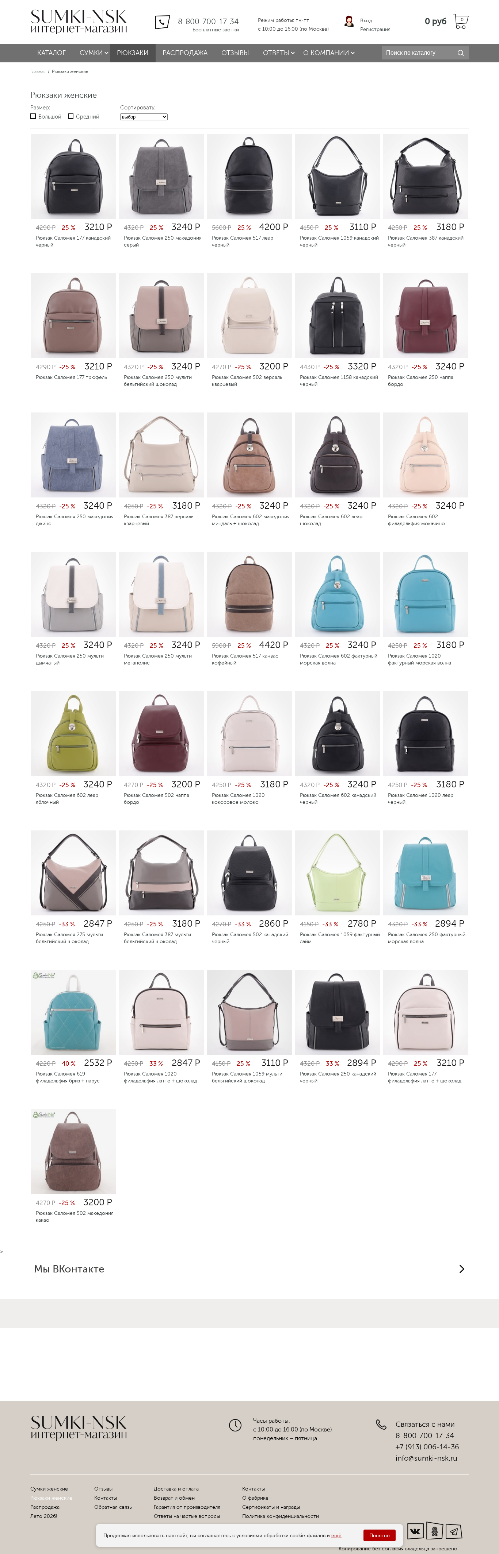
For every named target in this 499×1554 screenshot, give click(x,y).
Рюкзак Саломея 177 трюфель (71, 377)
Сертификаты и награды (271, 1507)
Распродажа (185, 53)
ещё (336, 1535)
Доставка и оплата (176, 1489)
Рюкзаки (133, 53)
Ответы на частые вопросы (187, 1516)
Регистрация (375, 29)
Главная (38, 71)
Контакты (105, 1498)
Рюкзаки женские (51, 1498)
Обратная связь (113, 1507)
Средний (87, 117)
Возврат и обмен (174, 1498)
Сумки (91, 53)
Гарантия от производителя (187, 1507)
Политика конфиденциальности (280, 1516)
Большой (49, 117)
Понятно (379, 1535)
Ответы (276, 53)
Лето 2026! (43, 1516)
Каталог (51, 53)
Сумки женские (49, 1489)
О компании (326, 53)
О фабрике (255, 1498)
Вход (366, 20)
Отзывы (235, 53)
